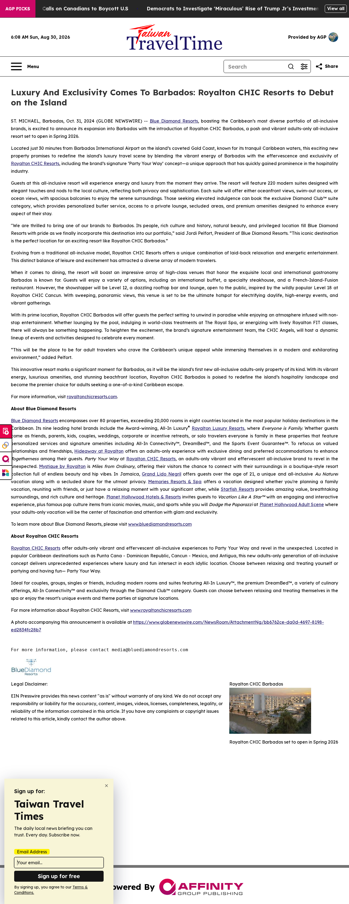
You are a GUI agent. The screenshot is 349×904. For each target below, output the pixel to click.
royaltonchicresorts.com (92, 396)
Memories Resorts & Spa (175, 481)
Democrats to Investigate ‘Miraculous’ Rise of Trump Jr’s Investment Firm (240, 8)
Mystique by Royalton (62, 466)
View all (335, 8)
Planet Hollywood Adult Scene (292, 504)
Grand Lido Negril (161, 474)
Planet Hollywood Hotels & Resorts (143, 497)
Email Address (32, 851)
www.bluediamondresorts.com (160, 524)
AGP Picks (17, 8)
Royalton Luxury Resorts (218, 428)
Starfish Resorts (237, 489)
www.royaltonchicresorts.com (160, 610)
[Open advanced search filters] (304, 66)
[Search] (290, 66)
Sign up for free (59, 876)
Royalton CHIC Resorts (35, 163)
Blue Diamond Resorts (174, 121)
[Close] (106, 785)
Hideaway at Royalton (99, 451)
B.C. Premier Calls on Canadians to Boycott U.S (69, 8)
